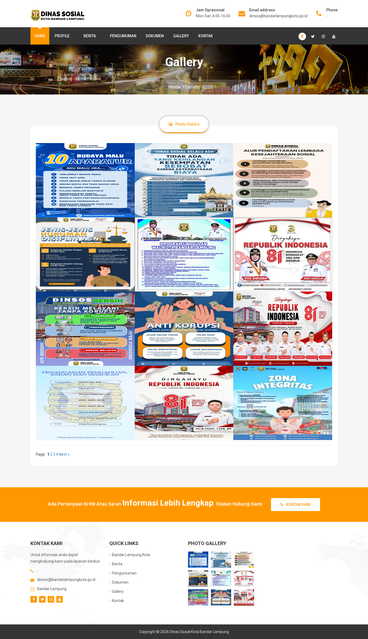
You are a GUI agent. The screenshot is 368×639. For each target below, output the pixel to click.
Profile (62, 36)
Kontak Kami (298, 504)
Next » (64, 454)
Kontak (205, 36)
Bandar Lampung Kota (131, 555)
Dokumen (155, 36)
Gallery (181, 36)
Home (39, 36)
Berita (90, 36)
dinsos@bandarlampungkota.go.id (278, 16)
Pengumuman (123, 36)
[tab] (184, 124)
